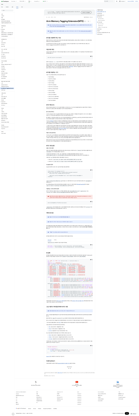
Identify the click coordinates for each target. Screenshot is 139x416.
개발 (29, 1)
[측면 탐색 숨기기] (13, 414)
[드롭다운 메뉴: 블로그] (47, 1)
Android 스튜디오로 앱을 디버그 (78, 300)
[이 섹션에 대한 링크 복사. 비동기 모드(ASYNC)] (57, 132)
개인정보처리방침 (39, 400)
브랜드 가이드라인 (29, 413)
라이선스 (24, 413)
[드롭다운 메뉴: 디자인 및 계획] (25, 1)
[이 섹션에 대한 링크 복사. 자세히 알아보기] (56, 361)
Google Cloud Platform (47, 408)
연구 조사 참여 (120, 399)
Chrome (34, 408)
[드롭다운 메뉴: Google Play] (40, 1)
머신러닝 (37, 395)
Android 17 (79, 393)
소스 (16, 399)
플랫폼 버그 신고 (121, 393)
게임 (37, 393)
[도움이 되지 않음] (92, 17)
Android (17, 393)
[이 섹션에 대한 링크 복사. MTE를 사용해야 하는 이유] (62, 38)
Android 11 (79, 404)
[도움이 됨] (90, 17)
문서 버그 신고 (120, 395)
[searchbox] (7, 10)
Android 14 (79, 399)
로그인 (137, 1)
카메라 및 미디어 (39, 399)
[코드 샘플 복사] (92, 56)
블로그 (45, 1)
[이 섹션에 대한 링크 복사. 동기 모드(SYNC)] (55, 111)
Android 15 (79, 397)
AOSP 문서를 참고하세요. (61, 26)
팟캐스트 (17, 404)
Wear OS (58, 395)
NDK (2, 4)
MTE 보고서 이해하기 (63, 128)
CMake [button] (55, 239)
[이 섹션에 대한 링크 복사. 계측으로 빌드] (55, 213)
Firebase (39, 408)
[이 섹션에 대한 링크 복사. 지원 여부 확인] (55, 49)
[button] (7, 29)
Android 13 (79, 400)
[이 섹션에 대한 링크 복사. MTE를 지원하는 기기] (59, 72)
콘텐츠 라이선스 (60, 372)
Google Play (36, 1)
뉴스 (16, 400)
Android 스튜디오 (131, 1)
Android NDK (100, 400)
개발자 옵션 (71, 66)
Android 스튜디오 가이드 (102, 393)
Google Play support (121, 397)
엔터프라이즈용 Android (20, 395)
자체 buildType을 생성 (81, 184)
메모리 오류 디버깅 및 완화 (85, 31)
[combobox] (109, 1)
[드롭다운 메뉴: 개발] (31, 1)
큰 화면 (58, 393)
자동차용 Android (60, 399)
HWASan (51, 121)
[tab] (49, 240)
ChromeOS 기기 (59, 397)
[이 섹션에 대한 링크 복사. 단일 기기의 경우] (55, 148)
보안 (16, 397)
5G (37, 402)
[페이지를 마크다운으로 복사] (88, 21)
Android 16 (79, 395)
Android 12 (79, 402)
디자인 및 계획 (22, 1)
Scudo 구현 (48, 356)
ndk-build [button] (49, 239)
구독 (127, 413)
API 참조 (99, 397)
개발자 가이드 (100, 395)
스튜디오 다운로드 (101, 399)
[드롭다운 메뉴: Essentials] (16, 1)
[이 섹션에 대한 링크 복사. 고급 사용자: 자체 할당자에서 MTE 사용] (69, 306)
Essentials (13, 1)
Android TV (59, 400)
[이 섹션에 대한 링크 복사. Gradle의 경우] (54, 164)
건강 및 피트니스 (39, 397)
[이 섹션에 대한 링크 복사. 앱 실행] (51, 253)
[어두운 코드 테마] (90, 56)
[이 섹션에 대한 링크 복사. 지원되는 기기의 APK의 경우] (60, 189)
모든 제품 (55, 408)
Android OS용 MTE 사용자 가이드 (64, 363)
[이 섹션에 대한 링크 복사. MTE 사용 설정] (56, 145)
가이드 (55, 17)
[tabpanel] (69, 245)
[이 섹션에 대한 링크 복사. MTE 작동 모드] (56, 105)
